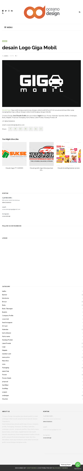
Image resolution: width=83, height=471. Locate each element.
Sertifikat (5, 385)
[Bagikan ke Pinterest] (41, 129)
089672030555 (6, 202)
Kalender (5, 329)
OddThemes (32, 468)
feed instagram (7, 322)
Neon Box (5, 361)
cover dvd (5, 319)
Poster (4, 374)
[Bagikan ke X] (15, 129)
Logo (5, 41)
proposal (5, 381)
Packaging (5, 368)
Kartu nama (6, 336)
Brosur (4, 301)
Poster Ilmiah (6, 378)
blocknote (5, 298)
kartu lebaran (6, 333)
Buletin (4, 312)
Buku (4, 305)
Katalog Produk (7, 340)
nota (3, 364)
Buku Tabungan (7, 308)
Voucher (5, 399)
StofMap (5, 388)
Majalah (4, 350)
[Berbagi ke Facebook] (10, 129)
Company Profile (7, 315)
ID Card (4, 326)
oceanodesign (6, 216)
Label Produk (6, 343)
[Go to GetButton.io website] (77, 468)
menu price (6, 357)
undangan (5, 395)
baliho (4, 291)
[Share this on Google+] (20, 129)
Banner (4, 295)
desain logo (6, 110)
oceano (6, 56)
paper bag (5, 371)
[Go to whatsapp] (78, 464)
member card (6, 354)
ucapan (4, 392)
